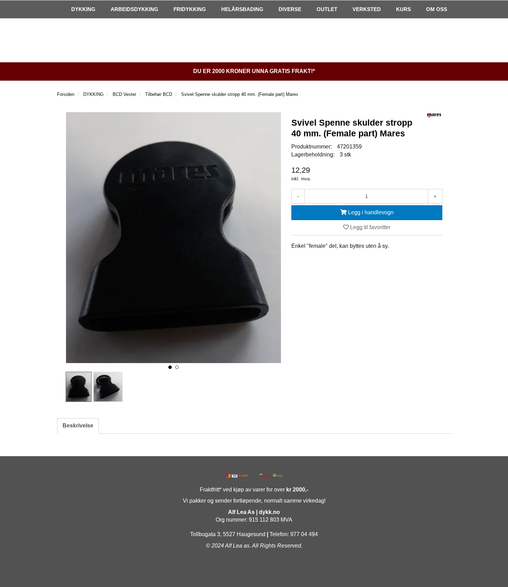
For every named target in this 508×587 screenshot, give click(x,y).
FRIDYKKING (189, 9)
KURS (403, 9)
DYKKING (83, 9)
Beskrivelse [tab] (78, 425)
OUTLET (327, 9)
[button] (170, 367)
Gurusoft (254, 574)
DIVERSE (290, 9)
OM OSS (436, 9)
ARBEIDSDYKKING (134, 9)
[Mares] (434, 115)
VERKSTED (366, 9)
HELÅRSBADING (242, 9)
